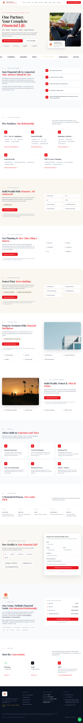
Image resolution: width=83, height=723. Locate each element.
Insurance (41, 2)
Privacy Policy (67, 717)
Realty (46, 2)
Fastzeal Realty (26, 702)
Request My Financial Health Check (63, 567)
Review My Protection (63, 146)
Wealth (36, 2)
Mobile (47, 547)
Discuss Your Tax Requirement (11, 146)
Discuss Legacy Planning (50, 167)
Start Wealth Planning (36, 146)
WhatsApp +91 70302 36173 (11, 563)
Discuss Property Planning (10, 167)
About (54, 2)
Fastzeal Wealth (26, 697)
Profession (48, 553)
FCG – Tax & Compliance (28, 695)
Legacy (50, 2)
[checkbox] (47, 564)
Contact (58, 2)
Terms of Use (73, 717)
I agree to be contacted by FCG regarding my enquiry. (57, 564)
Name (47, 542)
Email (64, 547)
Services (28, 2)
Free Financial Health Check (74, 2)
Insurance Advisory (27, 699)
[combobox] (62, 555)
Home (24, 2)
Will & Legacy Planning (27, 704)
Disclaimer (79, 717)
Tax (32, 2)
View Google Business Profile (11, 567)
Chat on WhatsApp (31, 40)
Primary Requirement (51, 558)
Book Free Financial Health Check (11, 40)
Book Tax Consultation (9, 254)
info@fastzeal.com (27, 563)
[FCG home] (4, 696)
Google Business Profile (70, 705)
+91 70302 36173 (68, 697)
